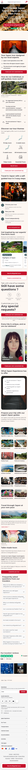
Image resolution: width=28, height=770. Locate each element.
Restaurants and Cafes (7, 485)
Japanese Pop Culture (7, 498)
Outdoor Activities (6, 473)
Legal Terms (16, 754)
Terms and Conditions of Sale (10, 756)
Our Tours (3, 722)
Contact (11, 754)
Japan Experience (5, 718)
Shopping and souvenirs (21, 485)
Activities (3, 739)
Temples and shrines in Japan (21, 435)
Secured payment (14, 760)
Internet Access (5, 730)
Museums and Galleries (21, 473)
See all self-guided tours (14, 227)
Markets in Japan (5, 448)
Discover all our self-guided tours (14, 25)
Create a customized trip (14, 278)
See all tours (14, 166)
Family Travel (4, 460)
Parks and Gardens (20, 460)
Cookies (13, 758)
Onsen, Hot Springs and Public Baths (21, 448)
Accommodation (5, 735)
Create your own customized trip (14, 71)
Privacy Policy (21, 756)
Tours (5, 680)
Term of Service (19, 758)
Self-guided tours (7, 255)
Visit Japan (3, 743)
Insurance (7, 758)
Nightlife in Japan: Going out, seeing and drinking (7, 435)
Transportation (5, 726)
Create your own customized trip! (14, 314)
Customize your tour (14, 571)
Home (2, 680)
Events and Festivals (20, 498)
